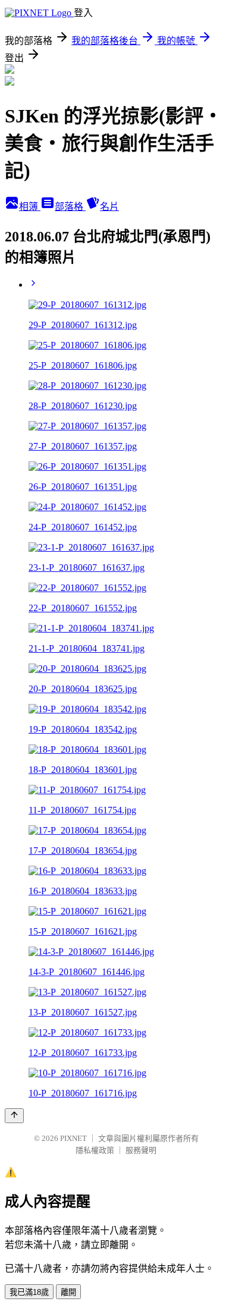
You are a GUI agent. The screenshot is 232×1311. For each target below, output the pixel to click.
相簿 (29, 207)
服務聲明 (141, 1150)
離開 (68, 1292)
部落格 (70, 207)
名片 (109, 207)
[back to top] (14, 1115)
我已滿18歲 (29, 1292)
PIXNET (73, 1138)
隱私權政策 (95, 1150)
